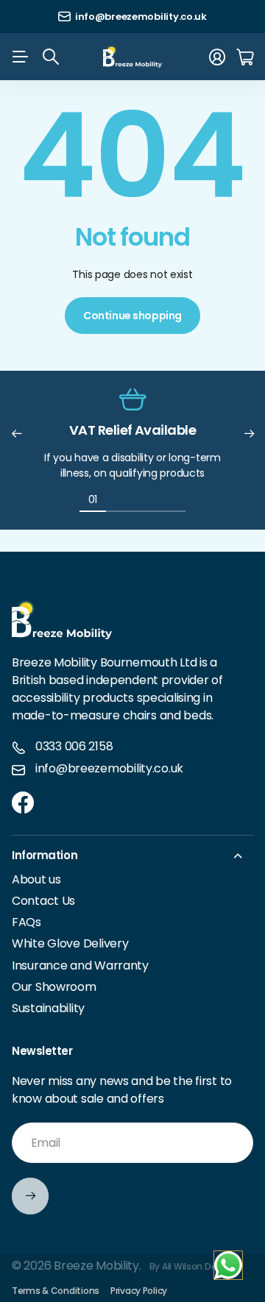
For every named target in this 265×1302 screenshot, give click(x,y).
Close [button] (132, 855)
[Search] (51, 56)
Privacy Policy (138, 1290)
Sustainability (48, 1008)
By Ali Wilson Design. (193, 1266)
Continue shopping (132, 315)
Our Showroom (54, 986)
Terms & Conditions (55, 1290)
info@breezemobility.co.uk (109, 769)
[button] (16, 434)
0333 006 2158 (74, 747)
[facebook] (23, 802)
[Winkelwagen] (244, 57)
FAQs (26, 922)
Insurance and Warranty (80, 965)
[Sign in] (217, 57)
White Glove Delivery (70, 943)
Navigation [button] (20, 56)
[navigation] (119, 498)
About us (36, 879)
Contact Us (43, 900)
